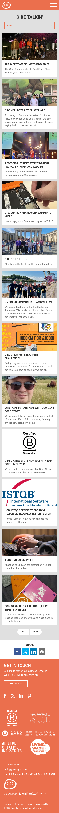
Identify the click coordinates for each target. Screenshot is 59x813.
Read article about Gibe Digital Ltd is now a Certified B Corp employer (29, 453)
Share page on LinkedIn (33, 651)
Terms (29, 804)
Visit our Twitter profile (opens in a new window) (13, 696)
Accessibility (42, 804)
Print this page (42, 651)
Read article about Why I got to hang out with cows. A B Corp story (29, 401)
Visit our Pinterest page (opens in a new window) (29, 696)
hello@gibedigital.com (15, 769)
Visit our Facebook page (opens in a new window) (5, 696)
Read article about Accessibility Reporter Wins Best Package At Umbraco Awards (29, 155)
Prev (22, 632)
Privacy (7, 804)
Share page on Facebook (17, 651)
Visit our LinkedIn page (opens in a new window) (21, 696)
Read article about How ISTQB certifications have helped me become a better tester (29, 502)
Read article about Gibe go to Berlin (29, 248)
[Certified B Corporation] (12, 718)
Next (34, 632)
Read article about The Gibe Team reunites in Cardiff (29, 55)
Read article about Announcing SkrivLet (29, 550)
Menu (53, 5)
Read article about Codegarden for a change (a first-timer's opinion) (29, 600)
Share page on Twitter (25, 651)
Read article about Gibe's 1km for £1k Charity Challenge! (29, 348)
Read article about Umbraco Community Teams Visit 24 (29, 296)
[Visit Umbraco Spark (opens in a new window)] (33, 794)
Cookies (19, 804)
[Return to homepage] (6, 5)
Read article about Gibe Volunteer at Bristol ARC (29, 104)
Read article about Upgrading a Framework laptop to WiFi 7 (29, 203)
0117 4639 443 (11, 764)
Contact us (16, 683)
